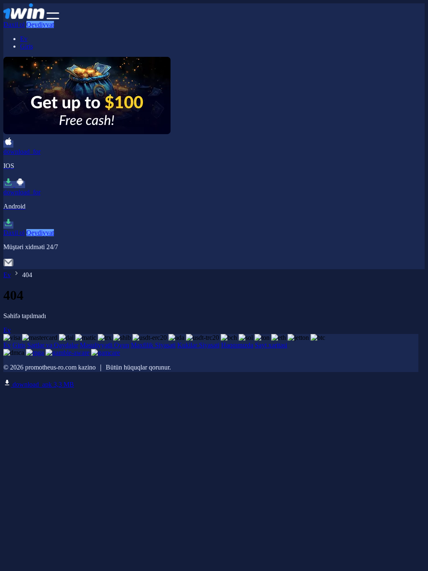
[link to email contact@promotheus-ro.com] (8, 265)
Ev (24, 38)
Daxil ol (14, 24)
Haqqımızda (237, 345)
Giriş (26, 46)
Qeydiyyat (40, 24)
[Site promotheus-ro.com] (24, 16)
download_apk (42, 384)
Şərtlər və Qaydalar (52, 345)
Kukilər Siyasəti (198, 345)
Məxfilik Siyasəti (153, 345)
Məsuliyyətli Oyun (104, 345)
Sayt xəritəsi (271, 345)
